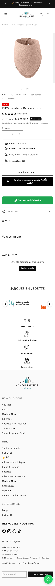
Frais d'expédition (19, 123)
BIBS (4, 94)
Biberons (7, 418)
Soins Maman (9, 428)
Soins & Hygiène (10, 466)
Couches (6, 404)
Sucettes (6, 471)
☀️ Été (5, 457)
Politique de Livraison (11, 547)
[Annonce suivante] (49, 4)
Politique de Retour (10, 551)
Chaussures (8, 485)
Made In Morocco (11, 481)
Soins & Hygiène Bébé (13, 433)
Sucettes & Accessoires (14, 423)
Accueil (5, 25)
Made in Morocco (11, 414)
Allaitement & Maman (13, 476)
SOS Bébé (7, 514)
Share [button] (8, 220)
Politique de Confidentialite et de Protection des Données (25, 558)
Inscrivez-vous (40, 574)
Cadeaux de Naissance (14, 495)
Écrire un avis (27, 268)
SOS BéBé (7, 452)
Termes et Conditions (10, 554)
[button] (6, 14)
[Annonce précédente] (5, 4)
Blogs (5, 510)
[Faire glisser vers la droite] (34, 89)
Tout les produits (11, 448)
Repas (5, 409)
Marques (6, 490)
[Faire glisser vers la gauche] (21, 89)
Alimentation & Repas (13, 462)
